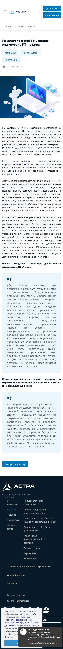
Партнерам (13, 520)
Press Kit (31, 26)
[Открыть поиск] (40, 12)
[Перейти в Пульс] (46, 610)
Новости (7, 26)
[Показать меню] (5, 12)
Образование (12, 60)
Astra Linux (10, 53)
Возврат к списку (15, 464)
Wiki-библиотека (16, 575)
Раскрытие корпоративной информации (28, 566)
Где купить (52, 8)
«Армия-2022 (20, 164)
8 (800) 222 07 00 (20, 595)
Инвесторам (52, 15)
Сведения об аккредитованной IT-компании (35, 539)
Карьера (11, 515)
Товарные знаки (32, 548)
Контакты (12, 583)
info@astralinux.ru (20, 601)
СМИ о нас (19, 26)
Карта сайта (30, 553)
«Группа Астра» (30, 53)
